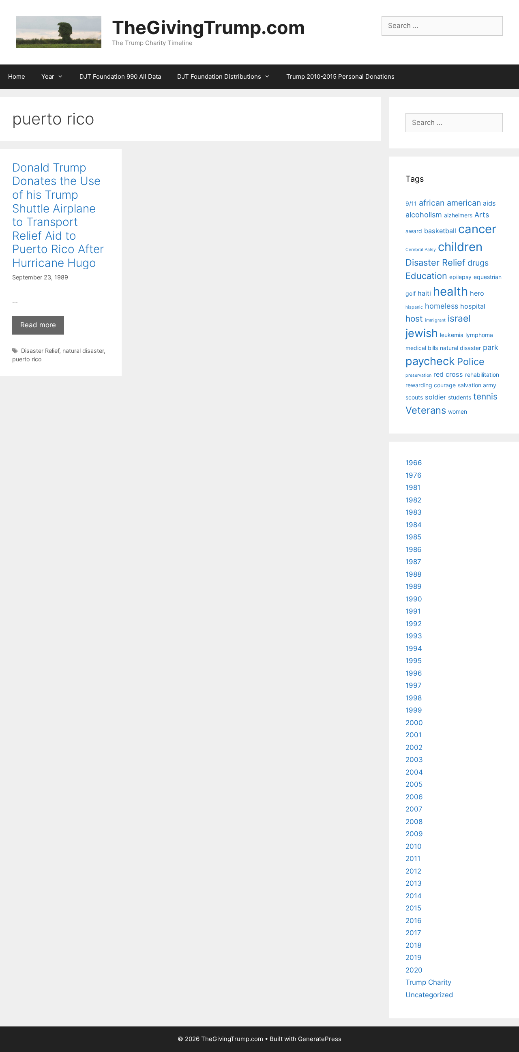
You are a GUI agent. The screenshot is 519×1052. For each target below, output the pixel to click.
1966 (413, 463)
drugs (478, 263)
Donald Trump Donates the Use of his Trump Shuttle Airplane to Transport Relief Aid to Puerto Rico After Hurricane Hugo (58, 215)
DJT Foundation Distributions (219, 76)
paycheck (430, 361)
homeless (441, 305)
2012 (413, 871)
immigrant (435, 320)
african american (450, 203)
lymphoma (479, 334)
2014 (413, 896)
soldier (435, 397)
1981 (412, 487)
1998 (413, 698)
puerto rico (27, 359)
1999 (413, 710)
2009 (414, 834)
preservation (418, 375)
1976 (413, 475)
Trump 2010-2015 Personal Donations (340, 76)
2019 (413, 957)
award (413, 231)
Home (16, 76)
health (450, 291)
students (459, 397)
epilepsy (460, 276)
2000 (414, 723)
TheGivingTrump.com (208, 27)
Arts (481, 214)
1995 (413, 661)
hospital (472, 306)
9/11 (411, 203)
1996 (413, 673)
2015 (413, 908)
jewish (421, 333)
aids (489, 203)
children (460, 247)
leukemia (451, 334)
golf (410, 293)
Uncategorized (429, 995)
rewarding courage (430, 385)
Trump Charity (428, 982)
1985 (413, 537)
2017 (413, 933)
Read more (38, 325)
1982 (413, 500)
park (490, 347)
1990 (413, 599)
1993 (413, 636)
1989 (413, 586)
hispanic (414, 307)
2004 (414, 772)
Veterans (425, 410)
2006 (414, 797)
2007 (413, 809)
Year (47, 76)
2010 (413, 846)
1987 (413, 562)
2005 (413, 784)
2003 (414, 760)
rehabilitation (482, 374)
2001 (413, 735)
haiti (424, 293)
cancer (477, 229)
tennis (485, 396)
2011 (412, 858)
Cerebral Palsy (420, 249)
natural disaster (83, 350)
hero (477, 293)
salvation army (477, 385)
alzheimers (458, 215)
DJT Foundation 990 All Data (120, 76)
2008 (413, 822)
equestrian (488, 276)
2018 (413, 945)
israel (459, 318)
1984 (413, 525)
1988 (413, 574)
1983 (413, 512)
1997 (413, 685)
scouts (414, 397)
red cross (448, 374)
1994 (413, 648)
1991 (413, 611)
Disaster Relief (40, 350)
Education (426, 276)
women (457, 411)
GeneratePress (319, 1039)
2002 (413, 747)
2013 (413, 883)
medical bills (421, 347)
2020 (413, 970)
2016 (413, 921)
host (414, 318)
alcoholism (423, 214)
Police (471, 361)
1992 (413, 624)
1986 (413, 549)
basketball (440, 231)
